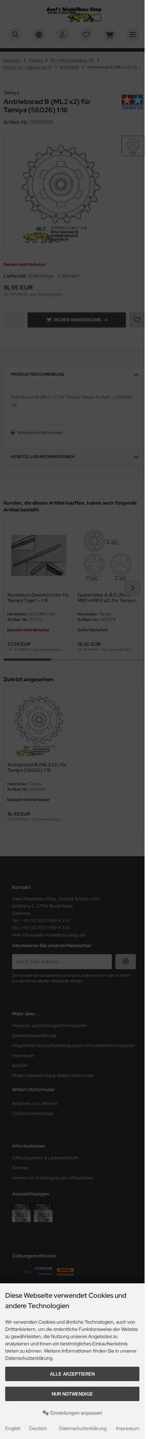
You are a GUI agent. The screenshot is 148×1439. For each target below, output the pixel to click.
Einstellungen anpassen (75, 1413)
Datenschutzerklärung (82, 1428)
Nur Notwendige (72, 1394)
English (13, 1428)
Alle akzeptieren (72, 1374)
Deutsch (38, 1428)
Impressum (127, 1428)
